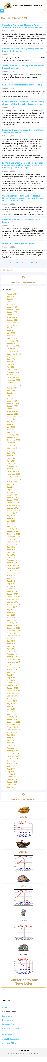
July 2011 (10, 766)
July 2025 (11, 328)
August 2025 (12, 325)
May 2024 (11, 364)
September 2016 (13, 604)
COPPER (23, 852)
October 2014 (12, 664)
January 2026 (12, 312)
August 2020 (12, 482)
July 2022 (11, 422)
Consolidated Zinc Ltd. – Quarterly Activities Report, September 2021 (22, 50)
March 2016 (11, 620)
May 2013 (11, 709)
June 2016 (11, 612)
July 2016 (11, 610)
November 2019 (13, 505)
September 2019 (13, 510)
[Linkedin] (24, 1050)
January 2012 (12, 751)
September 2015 (13, 636)
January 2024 (12, 375)
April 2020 (11, 492)
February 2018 (13, 560)
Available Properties (10, 1039)
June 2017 (11, 581)
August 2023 (12, 388)
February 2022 (13, 435)
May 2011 (11, 771)
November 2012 (13, 724)
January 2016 (12, 625)
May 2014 (11, 677)
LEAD (23, 920)
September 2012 (13, 730)
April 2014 (11, 680)
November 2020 (13, 474)
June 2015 (11, 644)
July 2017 (11, 578)
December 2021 (13, 440)
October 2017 (12, 570)
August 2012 (12, 732)
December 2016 (13, 597)
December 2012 (13, 722)
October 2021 (12, 445)
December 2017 (13, 565)
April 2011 (11, 774)
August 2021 (12, 450)
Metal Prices (7, 1035)
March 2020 (12, 495)
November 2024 (13, 349)
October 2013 (12, 696)
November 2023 (13, 380)
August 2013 (12, 701)
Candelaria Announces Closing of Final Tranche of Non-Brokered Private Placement (22, 26)
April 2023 (11, 398)
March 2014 (11, 683)
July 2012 (11, 735)
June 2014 (11, 675)
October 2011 (12, 758)
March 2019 (11, 526)
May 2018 (11, 552)
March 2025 (12, 338)
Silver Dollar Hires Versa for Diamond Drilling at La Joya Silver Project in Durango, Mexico (23, 103)
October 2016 (12, 602)
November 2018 (13, 537)
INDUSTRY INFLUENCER (23, 282)
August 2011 (12, 764)
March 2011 (11, 777)
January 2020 (12, 500)
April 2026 (11, 304)
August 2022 (12, 419)
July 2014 (11, 672)
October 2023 (12, 383)
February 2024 (13, 372)
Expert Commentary (10, 1028)
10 (29, 262)
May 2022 (11, 427)
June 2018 (11, 550)
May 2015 (11, 646)
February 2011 (12, 779)
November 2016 (13, 599)
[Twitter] (22, 1050)
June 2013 (11, 706)
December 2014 (13, 659)
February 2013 (13, 717)
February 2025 (13, 341)
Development (7, 1020)
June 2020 (11, 487)
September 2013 (13, 698)
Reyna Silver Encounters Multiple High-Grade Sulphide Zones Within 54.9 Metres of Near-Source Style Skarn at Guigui (23, 165)
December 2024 (13, 346)
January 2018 (12, 563)
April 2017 (11, 586)
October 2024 (12, 351)
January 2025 (12, 343)
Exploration (7, 1016)
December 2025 (13, 315)
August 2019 (12, 513)
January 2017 (12, 594)
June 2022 (11, 424)
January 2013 (12, 719)
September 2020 (14, 479)
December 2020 (13, 471)
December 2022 (13, 409)
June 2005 (11, 787)
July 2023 (11, 390)
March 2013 (11, 714)
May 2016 (11, 615)
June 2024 (11, 362)
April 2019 (11, 523)
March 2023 (12, 401)
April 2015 (11, 649)
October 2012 (12, 727)
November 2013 (13, 693)
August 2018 (12, 544)
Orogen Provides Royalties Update (18, 243)
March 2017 (11, 589)
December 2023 (13, 377)
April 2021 (11, 461)
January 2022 (12, 437)
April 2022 (11, 429)
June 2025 (11, 330)
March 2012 (11, 745)
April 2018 (11, 555)
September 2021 (13, 448)
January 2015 (12, 657)
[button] (2, 11)
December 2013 (13, 691)
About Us (6, 1007)
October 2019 (12, 508)
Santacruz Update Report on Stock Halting (22, 85)
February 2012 (13, 748)
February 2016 (13, 623)
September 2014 (13, 667)
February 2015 (13, 654)
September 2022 (14, 416)
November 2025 (13, 317)
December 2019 (13, 503)
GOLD (23, 817)
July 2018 (11, 547)
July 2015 (11, 641)
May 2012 (11, 740)
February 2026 (13, 309)
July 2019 (11, 516)
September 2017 (13, 573)
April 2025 (11, 336)
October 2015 (12, 633)
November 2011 (13, 756)
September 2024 (14, 354)
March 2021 (11, 463)
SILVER (23, 954)
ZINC (23, 886)
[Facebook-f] (19, 1050)
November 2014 (13, 662)
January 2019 (12, 531)
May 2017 (11, 583)
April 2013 (11, 711)
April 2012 (11, 743)
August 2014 (12, 670)
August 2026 (12, 294)
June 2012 (11, 737)
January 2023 (12, 406)
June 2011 (11, 769)
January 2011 (12, 782)
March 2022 (12, 432)
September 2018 (13, 542)
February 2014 (13, 685)
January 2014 (12, 688)
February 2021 (13, 466)
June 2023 (11, 393)
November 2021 (13, 443)
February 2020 (13, 497)
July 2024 (11, 359)
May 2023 (11, 396)
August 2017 (12, 576)
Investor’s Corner (9, 1024)
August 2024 (12, 356)
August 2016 (12, 607)
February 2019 (13, 529)
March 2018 (11, 557)
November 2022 (13, 411)
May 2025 (11, 333)
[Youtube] (27, 1050)
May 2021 (11, 458)
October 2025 (12, 320)
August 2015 (12, 638)
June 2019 (11, 518)
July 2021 (11, 453)
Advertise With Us (9, 1043)
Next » (34, 262)
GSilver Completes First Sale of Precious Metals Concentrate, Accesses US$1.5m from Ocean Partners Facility (23, 198)
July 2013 (11, 704)
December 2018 (13, 534)
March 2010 (11, 784)
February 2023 (13, 403)
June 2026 (11, 299)
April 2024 (11, 367)
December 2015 (13, 628)
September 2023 (14, 385)
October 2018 (12, 539)
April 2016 (11, 617)
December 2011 (13, 753)
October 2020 (12, 476)
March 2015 (11, 651)
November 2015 (13, 630)
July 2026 (11, 296)
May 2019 (11, 521)
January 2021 (12, 469)
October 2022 (12, 414)
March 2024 (12, 369)
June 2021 (11, 456)
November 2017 (13, 568)
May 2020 (11, 490)
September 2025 (14, 322)
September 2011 (13, 761)
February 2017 (12, 591)
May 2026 (11, 302)
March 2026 (12, 307)
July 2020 (11, 484)
